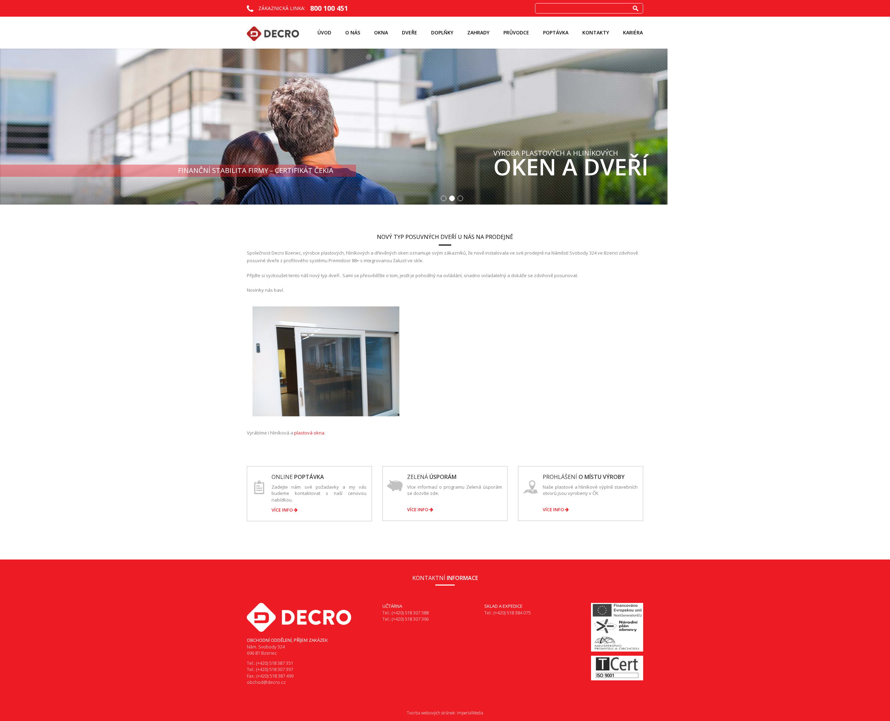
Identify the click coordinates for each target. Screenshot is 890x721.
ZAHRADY (478, 32)
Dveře (409, 32)
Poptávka (555, 32)
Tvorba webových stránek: (431, 713)
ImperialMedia (470, 713)
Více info (283, 510)
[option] (445, 127)
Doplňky (442, 32)
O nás (352, 32)
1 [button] (443, 198)
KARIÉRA (633, 32)
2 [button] (452, 198)
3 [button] (460, 198)
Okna (381, 32)
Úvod (324, 32)
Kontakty (595, 32)
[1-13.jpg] (326, 361)
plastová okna (309, 433)
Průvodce (516, 32)
